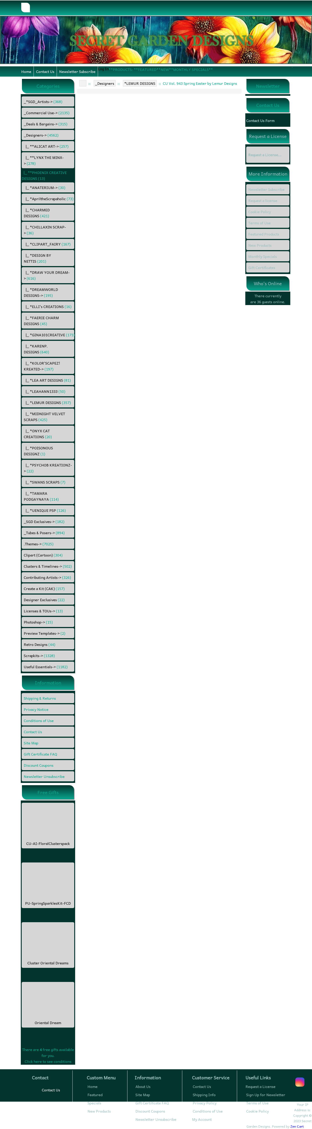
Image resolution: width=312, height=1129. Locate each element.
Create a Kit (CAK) (44, 588)
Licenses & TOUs (43, 611)
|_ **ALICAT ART (46, 146)
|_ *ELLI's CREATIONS (47, 306)
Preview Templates (44, 633)
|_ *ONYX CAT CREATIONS (38, 434)
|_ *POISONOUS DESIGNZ (38, 451)
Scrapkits (39, 655)
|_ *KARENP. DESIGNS (36, 349)
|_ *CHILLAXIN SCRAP (45, 230)
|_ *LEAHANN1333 (44, 391)
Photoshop (38, 622)
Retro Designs (39, 644)
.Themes (38, 544)
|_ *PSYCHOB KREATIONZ (48, 468)
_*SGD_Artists (43, 101)
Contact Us (45, 71)
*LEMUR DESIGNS (139, 83)
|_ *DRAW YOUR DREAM (47, 275)
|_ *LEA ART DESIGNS (47, 380)
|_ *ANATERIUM (44, 187)
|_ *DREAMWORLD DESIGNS (41, 292)
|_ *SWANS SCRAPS (44, 482)
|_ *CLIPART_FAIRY (47, 244)
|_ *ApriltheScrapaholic (49, 199)
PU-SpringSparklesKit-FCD (48, 903)
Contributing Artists (47, 577)
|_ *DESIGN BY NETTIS (37, 258)
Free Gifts (48, 792)
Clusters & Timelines (48, 566)
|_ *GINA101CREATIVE (49, 335)
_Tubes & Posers (44, 533)
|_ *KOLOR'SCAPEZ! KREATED (42, 366)
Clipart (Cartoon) (43, 555)
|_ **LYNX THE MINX (44, 160)
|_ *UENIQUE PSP (45, 510)
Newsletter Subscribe (77, 71)
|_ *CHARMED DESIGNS (37, 213)
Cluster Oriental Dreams (48, 963)
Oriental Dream (48, 1022)
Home (26, 71)
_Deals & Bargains (45, 124)
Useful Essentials (46, 667)
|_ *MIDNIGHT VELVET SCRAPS (44, 416)
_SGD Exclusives (44, 521)
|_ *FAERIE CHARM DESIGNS (41, 320)
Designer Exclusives (44, 600)
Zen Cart (297, 1126)
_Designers (104, 83)
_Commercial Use (46, 113)
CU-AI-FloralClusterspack (48, 843)
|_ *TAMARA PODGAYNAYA (41, 496)
